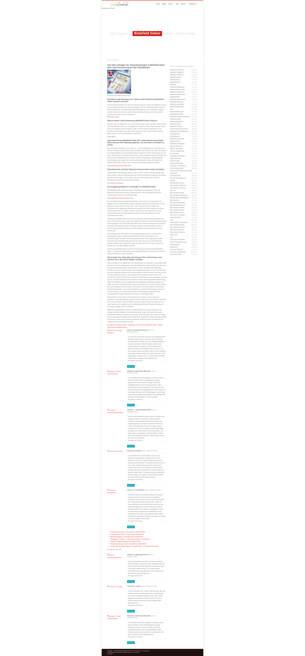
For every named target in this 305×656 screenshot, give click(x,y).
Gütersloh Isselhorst (183, 230)
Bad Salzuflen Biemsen (183, 205)
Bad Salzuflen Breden (183, 225)
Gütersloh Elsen (183, 175)
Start (108, 60)
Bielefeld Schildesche (183, 92)
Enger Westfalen (183, 158)
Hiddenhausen (183, 244)
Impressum (192, 4)
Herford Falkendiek (183, 163)
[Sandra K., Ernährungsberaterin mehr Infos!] (115, 562)
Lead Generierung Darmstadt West (119, 166)
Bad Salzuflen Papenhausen (183, 198)
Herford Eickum (183, 141)
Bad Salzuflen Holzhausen (183, 195)
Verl (183, 237)
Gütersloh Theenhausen (183, 166)
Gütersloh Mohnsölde (183, 203)
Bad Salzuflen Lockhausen (183, 222)
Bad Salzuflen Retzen (183, 212)
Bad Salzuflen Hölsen (183, 207)
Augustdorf (183, 247)
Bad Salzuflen (183, 200)
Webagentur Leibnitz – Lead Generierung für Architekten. (130, 539)
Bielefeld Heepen (183, 77)
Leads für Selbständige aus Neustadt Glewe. (125, 541)
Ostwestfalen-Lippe (183, 112)
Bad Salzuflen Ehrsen (183, 183)
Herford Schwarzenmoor (183, 242)
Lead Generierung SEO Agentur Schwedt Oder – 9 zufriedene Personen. (134, 546)
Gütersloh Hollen (183, 254)
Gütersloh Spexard (183, 249)
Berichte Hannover (128, 652)
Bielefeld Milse (183, 97)
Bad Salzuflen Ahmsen (183, 227)
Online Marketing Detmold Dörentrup (120, 198)
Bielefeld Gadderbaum (183, 94)
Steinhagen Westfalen (183, 156)
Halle (183, 220)
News (171, 4)
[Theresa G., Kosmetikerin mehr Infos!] (115, 497)
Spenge (183, 180)
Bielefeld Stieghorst (183, 72)
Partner (183, 4)
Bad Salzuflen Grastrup (183, 188)
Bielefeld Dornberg (183, 114)
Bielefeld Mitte (183, 80)
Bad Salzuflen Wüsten (183, 232)
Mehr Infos (131, 366)
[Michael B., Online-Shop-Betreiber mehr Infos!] (115, 378)
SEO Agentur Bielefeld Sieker (117, 325)
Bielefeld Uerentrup (183, 70)
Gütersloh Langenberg (183, 252)
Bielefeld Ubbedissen (183, 87)
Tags (177, 4)
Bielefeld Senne (183, 124)
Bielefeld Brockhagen (183, 144)
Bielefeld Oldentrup (183, 75)
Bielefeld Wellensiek (183, 107)
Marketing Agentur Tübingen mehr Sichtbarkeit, (127, 537)
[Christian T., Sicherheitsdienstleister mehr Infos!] (115, 417)
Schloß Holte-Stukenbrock (183, 129)
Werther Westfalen (183, 148)
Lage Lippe (183, 234)
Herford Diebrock (183, 146)
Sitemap (136, 652)
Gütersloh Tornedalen (183, 215)
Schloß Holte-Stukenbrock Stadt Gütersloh (183, 172)
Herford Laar (183, 153)
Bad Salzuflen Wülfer (183, 193)
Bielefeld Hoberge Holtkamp (183, 116)
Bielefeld (183, 84)
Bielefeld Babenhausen (183, 99)
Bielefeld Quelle (183, 119)
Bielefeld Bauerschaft (183, 89)
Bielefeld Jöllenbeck (183, 121)
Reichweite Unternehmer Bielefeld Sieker (142, 325)
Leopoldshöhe (183, 134)
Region (164, 4)
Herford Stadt (183, 161)
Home (158, 4)
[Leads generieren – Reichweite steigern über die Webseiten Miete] (119, 4)
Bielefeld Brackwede (183, 104)
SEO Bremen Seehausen (115, 183)
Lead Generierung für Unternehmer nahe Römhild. (127, 532)
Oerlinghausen (183, 136)
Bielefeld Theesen (183, 126)
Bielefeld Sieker (132, 332)
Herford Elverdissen (183, 168)
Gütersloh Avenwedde (183, 239)
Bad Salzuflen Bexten (183, 210)
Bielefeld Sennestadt (183, 139)
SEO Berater (119, 652)
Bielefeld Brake (183, 82)
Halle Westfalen (183, 217)
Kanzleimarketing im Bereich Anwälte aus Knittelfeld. (128, 544)
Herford (183, 190)
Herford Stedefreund (183, 151)
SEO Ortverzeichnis (137, 651)
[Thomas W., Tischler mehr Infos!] (115, 593)
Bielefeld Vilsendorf (183, 102)
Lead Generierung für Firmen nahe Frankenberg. (127, 534)
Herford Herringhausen (183, 178)
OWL (183, 109)
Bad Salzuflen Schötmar (183, 185)
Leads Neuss (111, 137)
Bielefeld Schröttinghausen (183, 131)
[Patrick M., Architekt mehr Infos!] (115, 458)
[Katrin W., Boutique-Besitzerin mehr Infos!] (115, 337)
